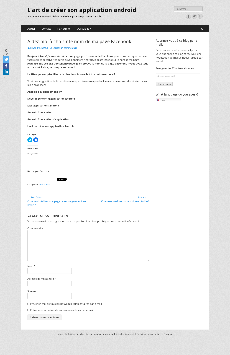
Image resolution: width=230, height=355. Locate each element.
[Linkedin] (6, 72)
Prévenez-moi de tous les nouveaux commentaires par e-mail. (66, 304)
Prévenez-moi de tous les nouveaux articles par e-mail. (62, 310)
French (162, 100)
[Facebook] (6, 66)
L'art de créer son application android (81, 10)
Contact (46, 28)
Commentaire (35, 228)
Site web (32, 291)
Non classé (44, 184)
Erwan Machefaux (39, 47)
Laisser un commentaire (65, 47)
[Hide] (4, 78)
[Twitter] (6, 59)
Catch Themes (164, 334)
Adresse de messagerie (41, 278)
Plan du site (64, 28)
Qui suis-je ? (84, 28)
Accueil (31, 28)
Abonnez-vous (164, 84)
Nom (31, 266)
